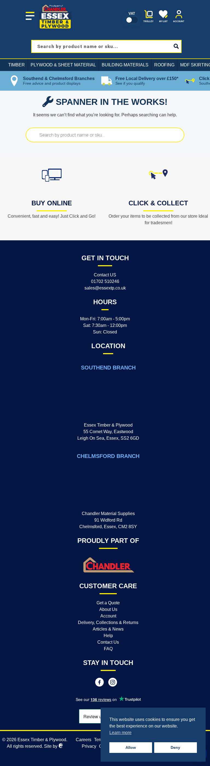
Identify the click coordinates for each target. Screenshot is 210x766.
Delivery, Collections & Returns (108, 622)
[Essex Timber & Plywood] (55, 4)
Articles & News (108, 629)
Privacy (89, 746)
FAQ (108, 648)
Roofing (164, 65)
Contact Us (108, 642)
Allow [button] (131, 747)
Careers (83, 739)
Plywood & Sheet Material (63, 65)
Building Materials (125, 65)
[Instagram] (112, 683)
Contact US (105, 275)
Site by (51, 746)
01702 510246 (105, 281)
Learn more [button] (120, 732)
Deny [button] (175, 747)
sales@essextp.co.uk (105, 288)
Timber (16, 65)
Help (108, 635)
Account (108, 616)
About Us (108, 609)
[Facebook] (99, 683)
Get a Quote (108, 603)
